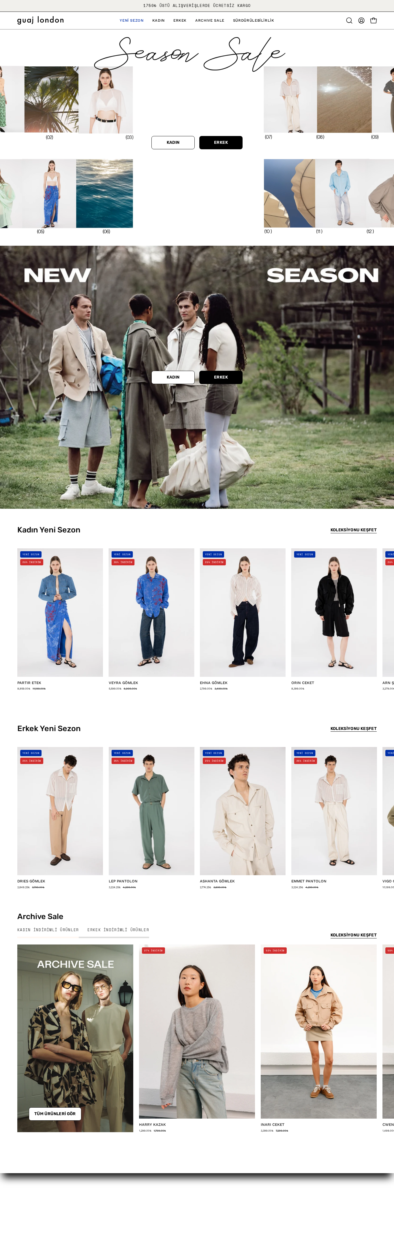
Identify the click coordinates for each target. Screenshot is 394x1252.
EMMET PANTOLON (309, 881)
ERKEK (221, 142)
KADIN (173, 142)
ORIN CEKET (302, 683)
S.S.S (171, 1206)
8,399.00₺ (297, 688)
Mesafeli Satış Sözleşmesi (122, 1206)
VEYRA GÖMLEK (123, 683)
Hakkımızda (31, 1186)
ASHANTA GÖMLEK (217, 881)
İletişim (174, 1186)
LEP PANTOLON (123, 881)
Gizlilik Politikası (110, 1186)
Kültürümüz (31, 1196)
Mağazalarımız (34, 1216)
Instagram (252, 1186)
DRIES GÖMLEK (31, 881)
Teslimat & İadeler (187, 1196)
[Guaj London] (40, 20)
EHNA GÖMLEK (214, 683)
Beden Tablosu (183, 1216)
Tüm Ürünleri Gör (55, 1113)
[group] (197, 6)
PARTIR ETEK (29, 683)
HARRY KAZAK (152, 1125)
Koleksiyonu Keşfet (354, 530)
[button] (131, 20)
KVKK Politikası (109, 1196)
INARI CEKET (272, 1125)
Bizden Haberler (36, 1206)
